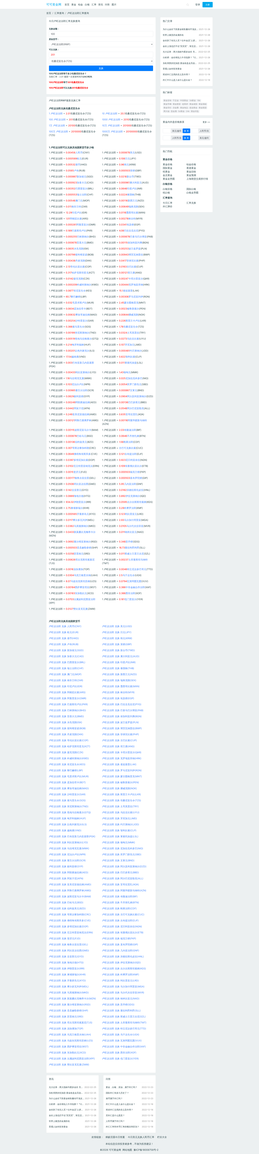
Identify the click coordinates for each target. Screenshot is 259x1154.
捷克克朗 (78, 278)
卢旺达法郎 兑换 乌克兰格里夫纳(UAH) (70, 1034)
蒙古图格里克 (131, 302)
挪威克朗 (133, 314)
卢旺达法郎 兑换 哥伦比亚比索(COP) (68, 740)
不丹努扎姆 (133, 435)
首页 (67, 4)
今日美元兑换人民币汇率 (141, 1137)
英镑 (132, 170)
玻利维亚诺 (81, 254)
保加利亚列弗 (135, 242)
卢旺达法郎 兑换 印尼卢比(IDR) (65, 686)
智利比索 (130, 356)
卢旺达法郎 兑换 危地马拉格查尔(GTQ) (70, 812)
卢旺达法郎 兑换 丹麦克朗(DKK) (66, 734)
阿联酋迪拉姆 (82, 402)
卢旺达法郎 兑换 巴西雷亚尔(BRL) (67, 662)
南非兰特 (76, 206)
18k (198, 100)
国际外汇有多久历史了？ (117, 1093)
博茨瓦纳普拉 (136, 254)
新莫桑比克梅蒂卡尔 (84, 531)
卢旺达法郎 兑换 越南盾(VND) (65, 830)
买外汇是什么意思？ (115, 1115)
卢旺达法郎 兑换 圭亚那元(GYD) (66, 956)
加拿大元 (81, 182)
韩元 (126, 164)
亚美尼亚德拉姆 (80, 414)
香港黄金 (191, 167)
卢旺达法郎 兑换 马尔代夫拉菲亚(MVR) (123, 992)
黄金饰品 (184, 108)
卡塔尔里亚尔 (135, 278)
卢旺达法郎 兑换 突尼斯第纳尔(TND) (68, 806)
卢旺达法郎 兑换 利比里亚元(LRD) (120, 980)
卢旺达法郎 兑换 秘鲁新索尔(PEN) (120, 782)
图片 (114, 4)
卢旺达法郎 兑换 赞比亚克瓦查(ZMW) (69, 1064)
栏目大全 (162, 1137)
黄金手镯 (167, 104)
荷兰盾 (131, 272)
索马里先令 (78, 326)
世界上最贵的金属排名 (59, 1121)
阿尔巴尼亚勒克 (135, 408)
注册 (207, 4)
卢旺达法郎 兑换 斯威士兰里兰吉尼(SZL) (124, 1016)
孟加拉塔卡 (80, 308)
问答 (107, 4)
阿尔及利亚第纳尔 (136, 396)
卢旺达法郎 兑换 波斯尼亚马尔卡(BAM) (70, 896)
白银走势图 (192, 192)
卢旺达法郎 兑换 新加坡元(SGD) (66, 650)
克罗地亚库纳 (136, 284)
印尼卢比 (77, 212)
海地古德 (78, 495)
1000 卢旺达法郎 (111, 119)
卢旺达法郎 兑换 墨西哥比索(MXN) (121, 686)
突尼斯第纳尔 (82, 332)
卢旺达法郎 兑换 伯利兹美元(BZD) (67, 908)
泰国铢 (130, 194)
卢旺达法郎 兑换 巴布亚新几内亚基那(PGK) (72, 836)
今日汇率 (167, 202)
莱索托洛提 (131, 362)
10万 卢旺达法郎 (111, 125)
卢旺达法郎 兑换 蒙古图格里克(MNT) (122, 776)
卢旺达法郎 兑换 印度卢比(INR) (119, 662)
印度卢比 (132, 188)
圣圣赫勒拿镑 (84, 547)
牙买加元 (129, 344)
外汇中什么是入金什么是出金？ (120, 1104)
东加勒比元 (81, 593)
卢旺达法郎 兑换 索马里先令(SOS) (67, 800)
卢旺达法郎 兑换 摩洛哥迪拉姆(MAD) (69, 788)
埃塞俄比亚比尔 (133, 465)
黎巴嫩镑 (75, 296)
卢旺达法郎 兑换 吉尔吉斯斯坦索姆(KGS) (124, 968)
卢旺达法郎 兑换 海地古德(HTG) (66, 962)
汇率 (94, 4)
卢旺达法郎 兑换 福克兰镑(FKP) (119, 938)
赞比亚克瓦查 (80, 608)
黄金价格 (167, 164)
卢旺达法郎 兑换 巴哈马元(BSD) (66, 902)
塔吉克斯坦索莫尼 (85, 559)
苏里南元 (78, 553)
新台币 (130, 176)
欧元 (79, 158)
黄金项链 (203, 104)
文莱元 (133, 390)
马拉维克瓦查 (77, 378)
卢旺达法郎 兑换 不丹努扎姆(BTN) (120, 902)
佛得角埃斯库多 (82, 453)
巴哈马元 (81, 435)
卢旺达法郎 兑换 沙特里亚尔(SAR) (67, 794)
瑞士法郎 (81, 194)
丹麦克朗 (80, 260)
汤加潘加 (78, 569)
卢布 (76, 170)
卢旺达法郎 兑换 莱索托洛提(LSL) (120, 836)
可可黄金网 (53, 4)
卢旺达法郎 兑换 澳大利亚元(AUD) (120, 656)
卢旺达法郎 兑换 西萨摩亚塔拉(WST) (69, 1046)
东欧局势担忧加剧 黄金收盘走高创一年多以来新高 (66, 1093)
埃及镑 (130, 224)
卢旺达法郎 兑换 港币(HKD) (64, 638)
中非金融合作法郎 (135, 587)
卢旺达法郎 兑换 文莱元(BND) (118, 860)
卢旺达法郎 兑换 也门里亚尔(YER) (120, 1058)
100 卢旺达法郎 (57, 119)
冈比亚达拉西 (81, 483)
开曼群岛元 (83, 513)
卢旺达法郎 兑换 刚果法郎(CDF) (119, 908)
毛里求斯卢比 (79, 302)
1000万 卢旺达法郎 (112, 131)
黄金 (73, 4)
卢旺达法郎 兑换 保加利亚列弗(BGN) (122, 716)
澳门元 (79, 200)
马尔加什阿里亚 (132, 519)
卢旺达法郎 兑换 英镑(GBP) (117, 644)
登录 (197, 4)
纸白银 (166, 192)
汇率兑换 (191, 202)
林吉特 (132, 218)
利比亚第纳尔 (82, 372)
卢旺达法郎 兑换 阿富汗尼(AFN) (66, 878)
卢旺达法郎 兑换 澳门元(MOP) (65, 674)
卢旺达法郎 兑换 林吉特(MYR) (118, 692)
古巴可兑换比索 (127, 447)
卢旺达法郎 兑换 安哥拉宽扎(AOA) (120, 884)
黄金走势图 (169, 178)
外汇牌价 (167, 206)
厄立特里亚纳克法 (83, 465)
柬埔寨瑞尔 (77, 507)
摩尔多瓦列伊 (80, 519)
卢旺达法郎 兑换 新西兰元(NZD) (119, 674)
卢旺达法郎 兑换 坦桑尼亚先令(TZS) (121, 800)
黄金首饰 (167, 100)
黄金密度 (177, 104)
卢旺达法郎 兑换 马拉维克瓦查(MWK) (69, 848)
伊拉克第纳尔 (133, 495)
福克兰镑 (135, 471)
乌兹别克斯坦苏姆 (80, 581)
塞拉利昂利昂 (132, 547)
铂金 (80, 4)
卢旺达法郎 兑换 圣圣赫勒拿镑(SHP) (68, 1010)
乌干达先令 (129, 575)
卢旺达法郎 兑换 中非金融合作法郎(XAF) (124, 1046)
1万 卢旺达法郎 (57, 125)
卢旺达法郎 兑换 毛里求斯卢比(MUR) (69, 776)
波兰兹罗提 (135, 248)
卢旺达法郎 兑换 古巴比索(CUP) (119, 740)
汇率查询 (59, 13)
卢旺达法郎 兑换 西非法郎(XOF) (119, 1052)
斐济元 (77, 471)
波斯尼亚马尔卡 (82, 429)
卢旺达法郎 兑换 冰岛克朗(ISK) (65, 722)
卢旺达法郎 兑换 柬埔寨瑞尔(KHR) (67, 974)
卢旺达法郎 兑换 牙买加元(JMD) (119, 818)
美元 (132, 152)
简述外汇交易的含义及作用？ (119, 1109)
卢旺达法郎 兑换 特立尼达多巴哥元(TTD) (124, 1028)
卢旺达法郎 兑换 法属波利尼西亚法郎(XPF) (72, 1058)
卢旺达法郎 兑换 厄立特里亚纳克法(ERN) (71, 932)
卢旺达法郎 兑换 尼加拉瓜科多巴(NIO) (122, 848)
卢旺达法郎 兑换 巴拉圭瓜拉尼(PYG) (121, 704)
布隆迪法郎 (130, 429)
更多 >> (206, 122)
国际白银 (191, 188)
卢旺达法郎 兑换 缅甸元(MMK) (118, 842)
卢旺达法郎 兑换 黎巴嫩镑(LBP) (66, 770)
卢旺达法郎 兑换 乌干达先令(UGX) (120, 1034)
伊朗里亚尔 (80, 501)
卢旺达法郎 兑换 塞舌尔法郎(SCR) (67, 860)
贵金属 (174, 111)
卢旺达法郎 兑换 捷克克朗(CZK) (66, 752)
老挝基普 (128, 290)
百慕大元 (81, 242)
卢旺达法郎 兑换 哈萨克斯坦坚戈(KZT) (69, 746)
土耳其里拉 (133, 332)
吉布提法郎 (131, 453)
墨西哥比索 (132, 212)
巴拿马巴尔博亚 (138, 236)
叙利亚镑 (78, 396)
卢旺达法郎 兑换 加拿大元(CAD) (66, 656)
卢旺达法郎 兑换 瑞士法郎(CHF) (66, 668)
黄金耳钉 (167, 108)
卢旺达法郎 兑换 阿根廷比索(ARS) (67, 692)
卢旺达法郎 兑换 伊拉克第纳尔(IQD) (121, 962)
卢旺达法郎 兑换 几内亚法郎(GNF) (120, 950)
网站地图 (127, 1149)
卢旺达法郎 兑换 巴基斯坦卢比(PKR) (68, 704)
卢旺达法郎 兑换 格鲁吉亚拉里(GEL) (68, 944)
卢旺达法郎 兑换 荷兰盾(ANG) (118, 746)
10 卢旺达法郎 (109, 113)
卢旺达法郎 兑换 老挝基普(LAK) (119, 764)
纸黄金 (166, 171)
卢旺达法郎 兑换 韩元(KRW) (117, 638)
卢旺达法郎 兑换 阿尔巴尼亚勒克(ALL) (122, 878)
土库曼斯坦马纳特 (138, 559)
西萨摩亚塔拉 (82, 587)
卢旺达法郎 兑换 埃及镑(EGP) (118, 698)
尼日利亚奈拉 (133, 459)
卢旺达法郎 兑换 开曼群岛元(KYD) (67, 980)
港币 (77, 164)
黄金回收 (191, 171)
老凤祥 (185, 104)
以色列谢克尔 (82, 350)
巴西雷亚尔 (81, 188)
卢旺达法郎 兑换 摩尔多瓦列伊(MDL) (69, 986)
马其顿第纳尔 (81, 525)
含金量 (176, 108)
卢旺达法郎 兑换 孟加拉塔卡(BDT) (67, 782)
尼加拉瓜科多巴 (134, 378)
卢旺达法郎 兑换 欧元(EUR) (64, 632)
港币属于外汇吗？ (114, 1098)
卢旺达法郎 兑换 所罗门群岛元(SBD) (121, 854)
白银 (87, 4)
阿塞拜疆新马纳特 (137, 420)
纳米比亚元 (131, 531)
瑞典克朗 (133, 206)
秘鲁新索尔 (133, 308)
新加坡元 (81, 176)
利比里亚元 (131, 513)
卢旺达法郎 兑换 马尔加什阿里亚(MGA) (123, 986)
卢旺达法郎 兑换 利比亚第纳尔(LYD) (68, 842)
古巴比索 (131, 266)
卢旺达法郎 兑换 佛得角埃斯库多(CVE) (70, 920)
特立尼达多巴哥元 (136, 569)
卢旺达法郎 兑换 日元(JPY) (116, 632)
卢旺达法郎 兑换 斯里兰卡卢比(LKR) (121, 794)
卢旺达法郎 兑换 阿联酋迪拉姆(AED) (68, 872)
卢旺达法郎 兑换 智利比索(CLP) (119, 830)
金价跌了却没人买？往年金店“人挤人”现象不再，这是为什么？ (66, 1109)
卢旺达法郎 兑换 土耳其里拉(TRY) (120, 806)
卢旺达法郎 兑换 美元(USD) (117, 626)
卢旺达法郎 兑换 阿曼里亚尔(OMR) (67, 698)
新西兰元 (132, 200)
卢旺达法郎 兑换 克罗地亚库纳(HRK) (121, 758)
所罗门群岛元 (134, 384)
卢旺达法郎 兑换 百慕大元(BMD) (66, 716)
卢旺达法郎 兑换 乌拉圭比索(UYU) (120, 812)
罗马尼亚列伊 (136, 296)
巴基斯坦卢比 (79, 230)
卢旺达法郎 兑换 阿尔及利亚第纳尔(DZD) (124, 866)
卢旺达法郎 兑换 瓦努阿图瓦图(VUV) (122, 1040)
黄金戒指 (193, 104)
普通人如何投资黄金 (58, 1126)
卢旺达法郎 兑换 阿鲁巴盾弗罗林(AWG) (70, 890)
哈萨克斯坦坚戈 (80, 272)
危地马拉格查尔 (83, 338)
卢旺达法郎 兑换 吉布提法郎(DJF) (120, 920)
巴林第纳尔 (83, 236)
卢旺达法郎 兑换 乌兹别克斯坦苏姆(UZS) (71, 1040)
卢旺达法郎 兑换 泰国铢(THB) (118, 668)
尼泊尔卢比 (78, 384)
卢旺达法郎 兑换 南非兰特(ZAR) (66, 680)
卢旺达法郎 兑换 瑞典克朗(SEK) (119, 680)
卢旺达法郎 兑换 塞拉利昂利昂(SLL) (121, 1010)
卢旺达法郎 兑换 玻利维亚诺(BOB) (67, 728)
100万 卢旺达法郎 (58, 131)
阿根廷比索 (76, 218)
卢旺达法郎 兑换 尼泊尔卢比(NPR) (67, 854)
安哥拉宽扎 (132, 414)
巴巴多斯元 (134, 402)
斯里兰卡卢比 (133, 320)
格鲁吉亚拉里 (82, 477)
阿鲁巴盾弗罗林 (82, 420)
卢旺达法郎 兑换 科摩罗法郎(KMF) (120, 974)
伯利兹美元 (81, 441)
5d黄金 (181, 111)
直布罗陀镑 (136, 477)
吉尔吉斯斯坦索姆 (136, 501)
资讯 (100, 4)
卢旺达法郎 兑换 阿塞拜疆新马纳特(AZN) (124, 890)
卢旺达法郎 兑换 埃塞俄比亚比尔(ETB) (122, 932)
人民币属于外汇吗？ (115, 1121)
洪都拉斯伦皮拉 (135, 489)
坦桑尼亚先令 (130, 326)
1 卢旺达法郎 (56, 113)
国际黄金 (167, 167)
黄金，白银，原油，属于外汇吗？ (121, 1087)
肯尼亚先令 (80, 290)
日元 (127, 158)
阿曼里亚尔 (82, 224)
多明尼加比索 (81, 459)
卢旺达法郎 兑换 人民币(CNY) (65, 626)
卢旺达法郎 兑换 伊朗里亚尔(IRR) (67, 968)
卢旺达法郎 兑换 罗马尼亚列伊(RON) (122, 770)
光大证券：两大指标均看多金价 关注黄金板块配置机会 (66, 1087)
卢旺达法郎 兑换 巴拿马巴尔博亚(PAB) (122, 710)
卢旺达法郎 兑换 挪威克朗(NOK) (119, 788)
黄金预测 (191, 175)
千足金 (176, 100)
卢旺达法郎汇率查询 (78, 13)
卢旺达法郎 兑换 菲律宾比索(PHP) (120, 734)
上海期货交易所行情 (197, 178)
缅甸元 (127, 372)
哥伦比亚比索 (77, 266)
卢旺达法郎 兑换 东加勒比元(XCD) (67, 1052)
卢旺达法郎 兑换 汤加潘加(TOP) (66, 1028)
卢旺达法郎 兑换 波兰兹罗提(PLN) (120, 722)
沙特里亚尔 (81, 320)
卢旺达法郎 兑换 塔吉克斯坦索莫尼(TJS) (70, 1022)
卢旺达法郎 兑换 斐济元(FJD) (64, 938)
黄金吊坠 (195, 111)
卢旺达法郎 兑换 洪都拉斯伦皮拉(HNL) (123, 956)
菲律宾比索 (132, 260)
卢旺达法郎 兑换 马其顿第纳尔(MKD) (69, 992)
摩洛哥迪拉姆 (82, 314)
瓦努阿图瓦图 (134, 581)
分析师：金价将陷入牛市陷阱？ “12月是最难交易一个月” (66, 1104)
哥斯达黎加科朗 (80, 447)
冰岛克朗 (78, 248)
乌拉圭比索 (133, 338)
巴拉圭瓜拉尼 (131, 230)
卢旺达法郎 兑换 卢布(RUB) (64, 644)
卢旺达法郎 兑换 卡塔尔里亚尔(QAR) (121, 752)
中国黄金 (184, 100)
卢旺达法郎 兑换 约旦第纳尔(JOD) (120, 824)
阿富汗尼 (78, 408)
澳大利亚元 (136, 182)
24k (187, 111)
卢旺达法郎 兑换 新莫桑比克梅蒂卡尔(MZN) (72, 998)
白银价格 (167, 188)
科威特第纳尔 (84, 284)
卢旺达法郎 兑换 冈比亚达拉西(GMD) (69, 950)
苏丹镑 (129, 541)
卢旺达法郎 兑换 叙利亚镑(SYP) (66, 866)
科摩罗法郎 (130, 507)
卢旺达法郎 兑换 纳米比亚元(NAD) (120, 998)
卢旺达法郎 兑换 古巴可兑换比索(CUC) (123, 914)
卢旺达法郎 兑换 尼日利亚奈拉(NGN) (122, 926)
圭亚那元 (76, 489)
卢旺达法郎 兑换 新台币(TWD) (118, 650)
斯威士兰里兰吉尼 (134, 553)
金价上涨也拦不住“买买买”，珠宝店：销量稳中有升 (66, 1115)
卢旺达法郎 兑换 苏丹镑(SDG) (118, 1004)
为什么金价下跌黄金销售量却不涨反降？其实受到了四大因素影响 (66, 1098)
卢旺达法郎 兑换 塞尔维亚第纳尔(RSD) (70, 1004)
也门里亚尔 (131, 599)
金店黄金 (167, 175)
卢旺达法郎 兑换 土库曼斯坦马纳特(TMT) (124, 1022)
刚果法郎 (128, 441)
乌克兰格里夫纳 (82, 575)
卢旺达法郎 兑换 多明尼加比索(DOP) (68, 926)
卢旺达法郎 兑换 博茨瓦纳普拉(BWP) (122, 728)
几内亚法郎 (130, 483)
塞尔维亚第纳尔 (82, 541)
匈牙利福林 (78, 344)
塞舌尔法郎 (81, 390)
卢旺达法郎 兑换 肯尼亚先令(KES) (67, 764)
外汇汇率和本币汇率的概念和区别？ (122, 1126)
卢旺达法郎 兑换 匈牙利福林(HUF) (67, 818)
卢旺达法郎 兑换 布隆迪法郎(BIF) (120, 896)
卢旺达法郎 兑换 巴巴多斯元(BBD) (120, 872)
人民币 (79, 152)
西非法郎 (130, 593)
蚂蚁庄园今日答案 (115, 1137)
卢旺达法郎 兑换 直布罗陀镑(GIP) (120, 944)
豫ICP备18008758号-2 (146, 1149)
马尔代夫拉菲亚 (135, 525)
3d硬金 (192, 100)
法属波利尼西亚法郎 (84, 599)
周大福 (166, 111)
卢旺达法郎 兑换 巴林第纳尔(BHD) (67, 710)
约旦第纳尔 (136, 350)
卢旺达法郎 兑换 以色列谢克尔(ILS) (68, 824)
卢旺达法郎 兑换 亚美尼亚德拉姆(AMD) (70, 884)
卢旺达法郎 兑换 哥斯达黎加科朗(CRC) (70, 914)
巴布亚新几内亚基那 (83, 362)
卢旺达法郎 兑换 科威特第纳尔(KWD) (69, 758)
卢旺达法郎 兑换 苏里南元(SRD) (66, 1016)
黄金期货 (203, 108)
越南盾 (75, 356)
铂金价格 (191, 164)
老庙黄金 (193, 108)
